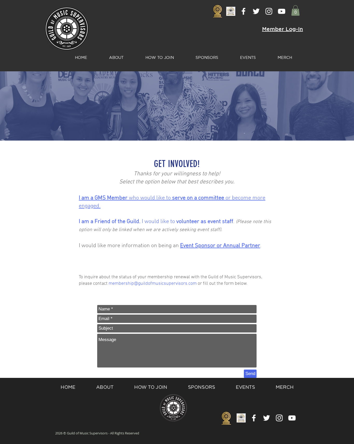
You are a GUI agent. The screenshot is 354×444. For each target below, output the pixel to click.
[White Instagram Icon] (268, 11)
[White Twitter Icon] (256, 11)
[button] (295, 10)
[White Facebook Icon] (243, 11)
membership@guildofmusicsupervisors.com (153, 283)
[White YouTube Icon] (281, 11)
